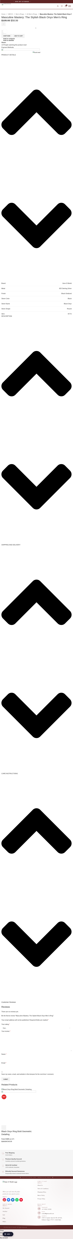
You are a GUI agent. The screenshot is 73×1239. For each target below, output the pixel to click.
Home (3, 14)
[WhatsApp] (17, 1199)
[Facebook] (8, 1199)
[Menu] (69, 6)
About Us (40, 1185)
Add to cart (18, 36)
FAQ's (4, 1222)
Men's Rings (20, 14)
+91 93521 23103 (46, 1209)
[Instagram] (4, 1199)
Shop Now (6, 36)
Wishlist (5, 1211)
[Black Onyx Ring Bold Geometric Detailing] (16, 1089)
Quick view (9, 1127)
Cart (4, 1215)
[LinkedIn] (12, 1199)
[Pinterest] (21, 1199)
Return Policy (41, 1195)
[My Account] (58, 6)
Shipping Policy (42, 1192)
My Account (6, 1208)
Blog (4, 1218)
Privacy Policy (41, 1199)
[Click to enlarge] (5, 31)
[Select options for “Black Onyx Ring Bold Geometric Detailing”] (3, 1127)
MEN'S (10, 14)
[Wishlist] (62, 6)
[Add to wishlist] (14, 1127)
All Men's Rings (32, 14)
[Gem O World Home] (19, 1185)
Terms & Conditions (43, 1189)
